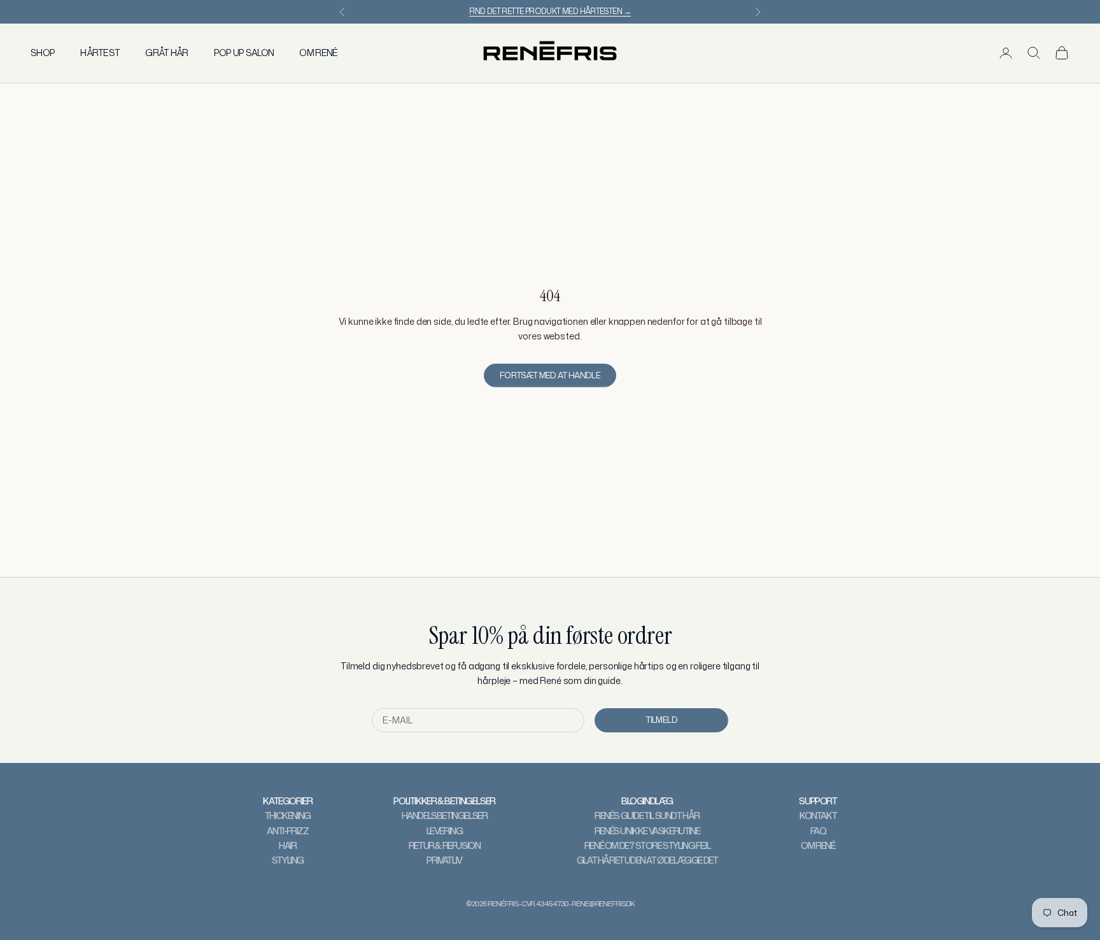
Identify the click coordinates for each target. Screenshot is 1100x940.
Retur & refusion (445, 845)
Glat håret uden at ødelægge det (647, 860)
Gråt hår (166, 52)
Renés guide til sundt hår (647, 815)
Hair (287, 845)
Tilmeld (661, 719)
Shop (43, 52)
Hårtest (100, 52)
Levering (445, 831)
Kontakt (818, 815)
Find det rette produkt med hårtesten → (550, 11)
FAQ (818, 831)
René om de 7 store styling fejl (647, 845)
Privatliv (444, 860)
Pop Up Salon (244, 52)
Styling (288, 860)
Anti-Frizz (287, 831)
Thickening (288, 815)
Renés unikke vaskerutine (647, 831)
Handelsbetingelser (445, 815)
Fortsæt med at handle (550, 375)
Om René (318, 52)
